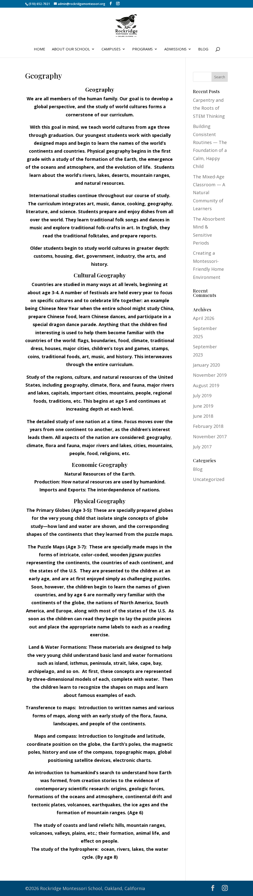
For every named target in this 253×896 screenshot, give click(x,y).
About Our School (71, 49)
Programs (142, 49)
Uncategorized (208, 479)
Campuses (111, 49)
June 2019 (203, 406)
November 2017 (210, 436)
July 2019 (202, 395)
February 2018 (208, 426)
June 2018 (203, 416)
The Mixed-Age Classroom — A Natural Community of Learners (209, 193)
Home (39, 49)
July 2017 (202, 447)
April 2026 (203, 318)
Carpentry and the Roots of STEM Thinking (209, 108)
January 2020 (206, 365)
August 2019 (206, 385)
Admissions (175, 49)
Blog (203, 49)
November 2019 (210, 375)
